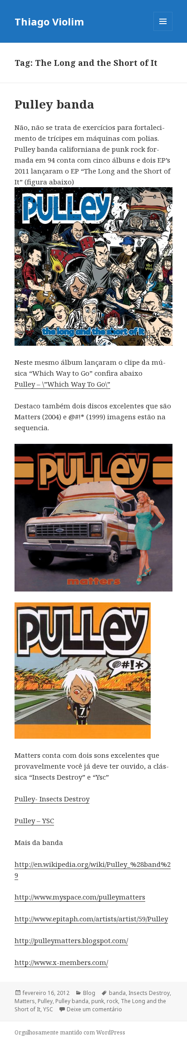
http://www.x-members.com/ (61, 962)
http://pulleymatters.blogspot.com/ (71, 940)
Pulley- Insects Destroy (52, 798)
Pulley (45, 1001)
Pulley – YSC (34, 820)
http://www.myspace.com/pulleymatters (80, 896)
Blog (89, 993)
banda (117, 993)
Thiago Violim (49, 21)
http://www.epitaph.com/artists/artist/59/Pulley (91, 918)
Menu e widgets (163, 30)
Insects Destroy (149, 993)
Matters (25, 1001)
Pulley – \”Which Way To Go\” (62, 383)
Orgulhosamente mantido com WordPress (70, 1032)
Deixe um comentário (94, 1009)
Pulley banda (54, 104)
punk (97, 1001)
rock (112, 1001)
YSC (48, 1009)
